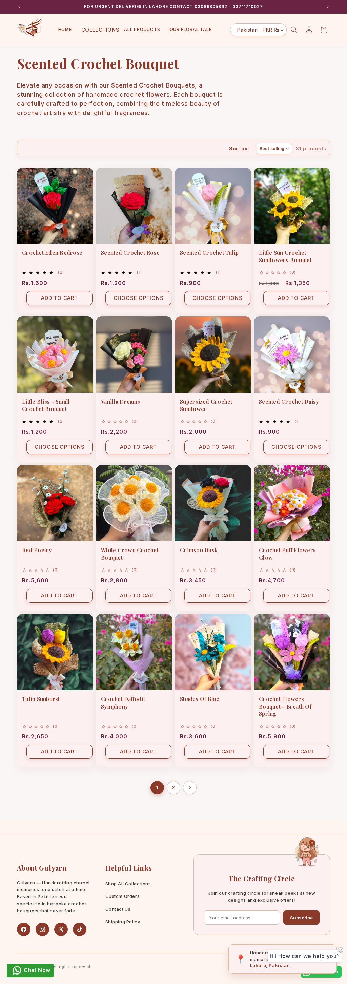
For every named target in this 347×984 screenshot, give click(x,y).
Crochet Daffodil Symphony (123, 702)
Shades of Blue (200, 698)
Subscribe (301, 917)
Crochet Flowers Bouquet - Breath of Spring (285, 706)
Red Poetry (37, 550)
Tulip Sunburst (41, 698)
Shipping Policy (122, 921)
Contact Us (118, 909)
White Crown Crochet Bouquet (130, 553)
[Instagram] (42, 929)
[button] (98, 30)
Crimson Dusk (199, 550)
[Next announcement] (327, 6)
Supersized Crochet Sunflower (206, 405)
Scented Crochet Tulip (209, 252)
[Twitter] (61, 929)
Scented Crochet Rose (130, 252)
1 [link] (157, 787)
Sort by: (239, 148)
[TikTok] (79, 929)
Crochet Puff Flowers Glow (287, 553)
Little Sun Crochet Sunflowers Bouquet (285, 256)
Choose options (139, 298)
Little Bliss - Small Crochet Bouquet (46, 405)
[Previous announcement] (19, 6)
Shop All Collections (128, 883)
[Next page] (190, 787)
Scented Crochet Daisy (289, 401)
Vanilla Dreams (120, 401)
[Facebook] (23, 929)
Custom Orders (122, 896)
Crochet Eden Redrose (52, 252)
